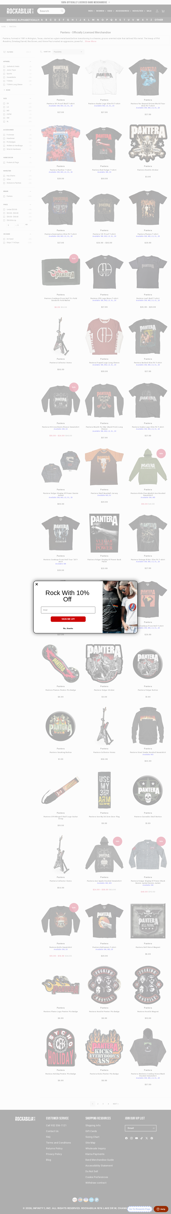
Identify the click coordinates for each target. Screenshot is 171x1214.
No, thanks (68, 628)
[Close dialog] (36, 584)
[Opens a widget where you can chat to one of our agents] (161, 1209)
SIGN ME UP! (68, 619)
